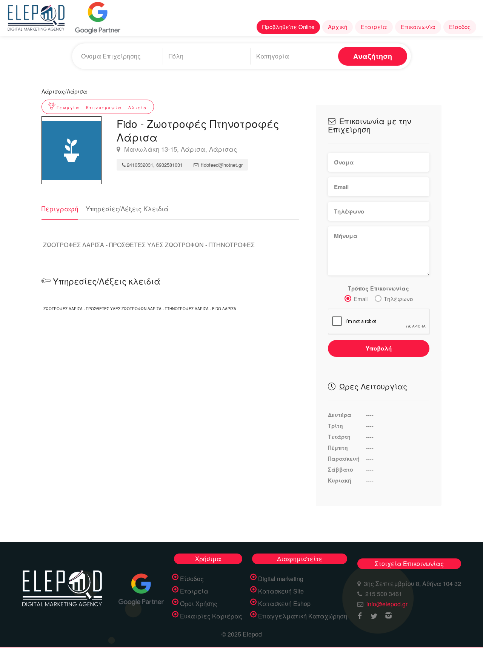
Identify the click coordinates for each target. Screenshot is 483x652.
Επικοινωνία (418, 27)
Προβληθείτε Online (288, 27)
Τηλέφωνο (398, 299)
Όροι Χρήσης (198, 604)
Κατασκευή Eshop (284, 604)
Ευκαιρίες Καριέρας (211, 616)
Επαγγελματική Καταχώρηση (302, 616)
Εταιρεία (374, 27)
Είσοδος (460, 27)
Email (361, 299)
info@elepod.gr (387, 604)
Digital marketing (280, 579)
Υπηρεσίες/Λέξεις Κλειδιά (127, 208)
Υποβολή (379, 348)
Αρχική (337, 27)
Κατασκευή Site (281, 591)
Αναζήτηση (372, 56)
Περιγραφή (60, 208)
